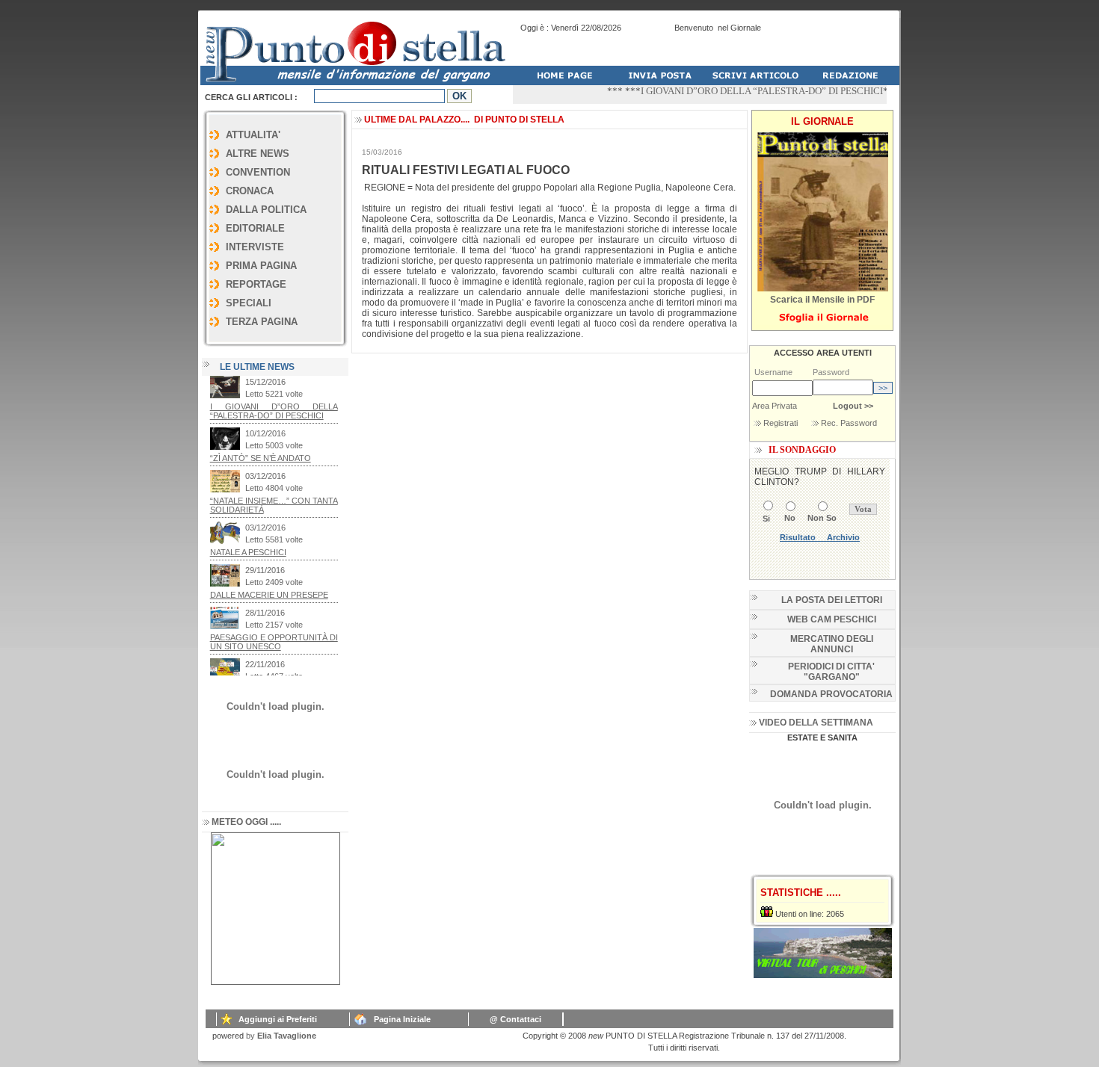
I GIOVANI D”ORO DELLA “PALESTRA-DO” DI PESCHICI (748, 90)
